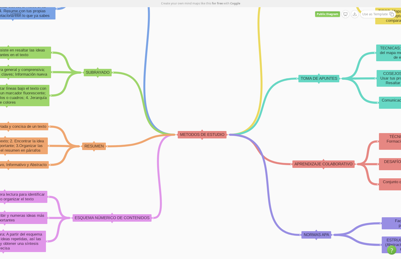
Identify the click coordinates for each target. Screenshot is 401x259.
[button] (391, 250)
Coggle (235, 3)
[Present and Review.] (345, 14)
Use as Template (375, 14)
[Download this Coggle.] (355, 14)
